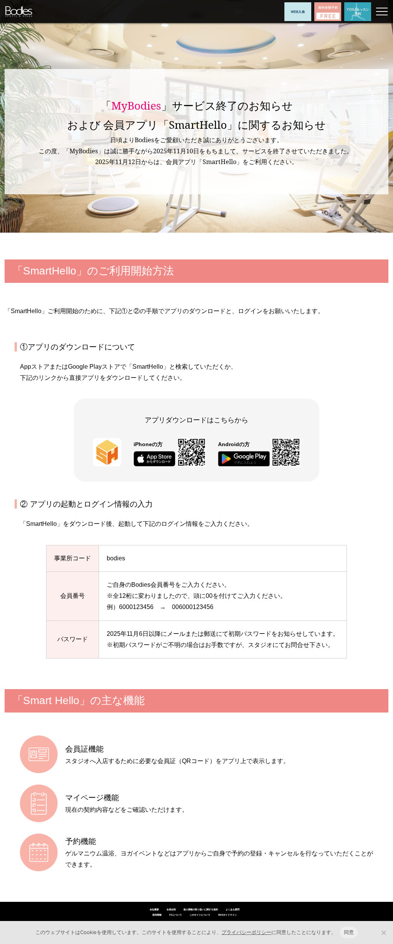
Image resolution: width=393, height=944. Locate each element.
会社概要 (154, 909)
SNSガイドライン (227, 914)
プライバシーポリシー (246, 932)
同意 (349, 932)
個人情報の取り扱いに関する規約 (200, 909)
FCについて (175, 914)
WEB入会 (297, 11)
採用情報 (157, 914)
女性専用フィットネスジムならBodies (18, 11)
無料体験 (327, 11)
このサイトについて (200, 914)
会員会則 (171, 909)
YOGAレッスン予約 (357, 11)
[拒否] (383, 932)
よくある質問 (232, 909)
